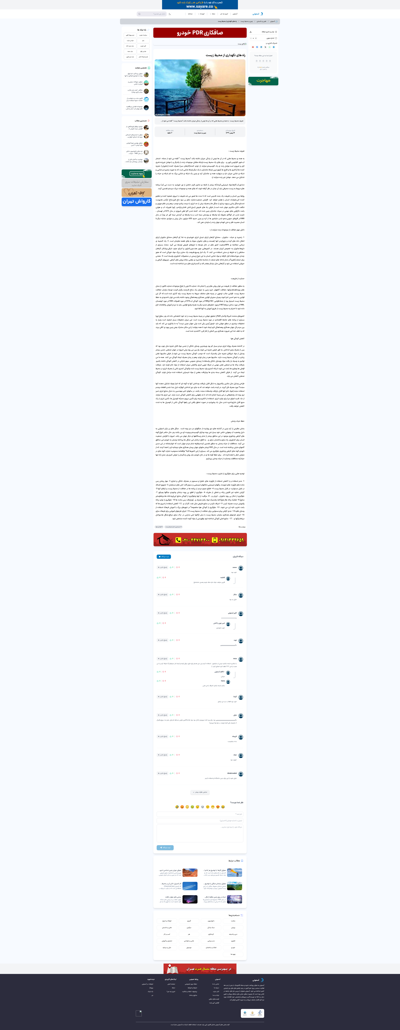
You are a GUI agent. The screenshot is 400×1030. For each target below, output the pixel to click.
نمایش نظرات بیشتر (201, 792)
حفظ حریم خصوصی (191, 984)
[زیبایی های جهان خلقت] (178, 899)
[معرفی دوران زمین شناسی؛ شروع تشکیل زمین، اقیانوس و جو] (178, 872)
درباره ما (216, 988)
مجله (173, 988)
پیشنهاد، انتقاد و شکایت (189, 992)
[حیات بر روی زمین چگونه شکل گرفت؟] (222, 899)
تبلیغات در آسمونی (147, 984)
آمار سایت (216, 992)
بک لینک (150, 992)
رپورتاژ (151, 988)
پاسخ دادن (163, 567)
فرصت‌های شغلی (214, 999)
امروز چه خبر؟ (171, 992)
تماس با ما (215, 984)
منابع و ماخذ (193, 995)
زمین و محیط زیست (247, 21)
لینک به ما (216, 995)
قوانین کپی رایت (214, 1003)
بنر (152, 995)
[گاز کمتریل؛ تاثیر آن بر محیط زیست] (178, 886)
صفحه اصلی (171, 984)
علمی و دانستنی (261, 21)
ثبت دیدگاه (165, 556)
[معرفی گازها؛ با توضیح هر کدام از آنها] (222, 872)
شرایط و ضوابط (192, 988)
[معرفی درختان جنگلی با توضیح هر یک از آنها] (222, 886)
